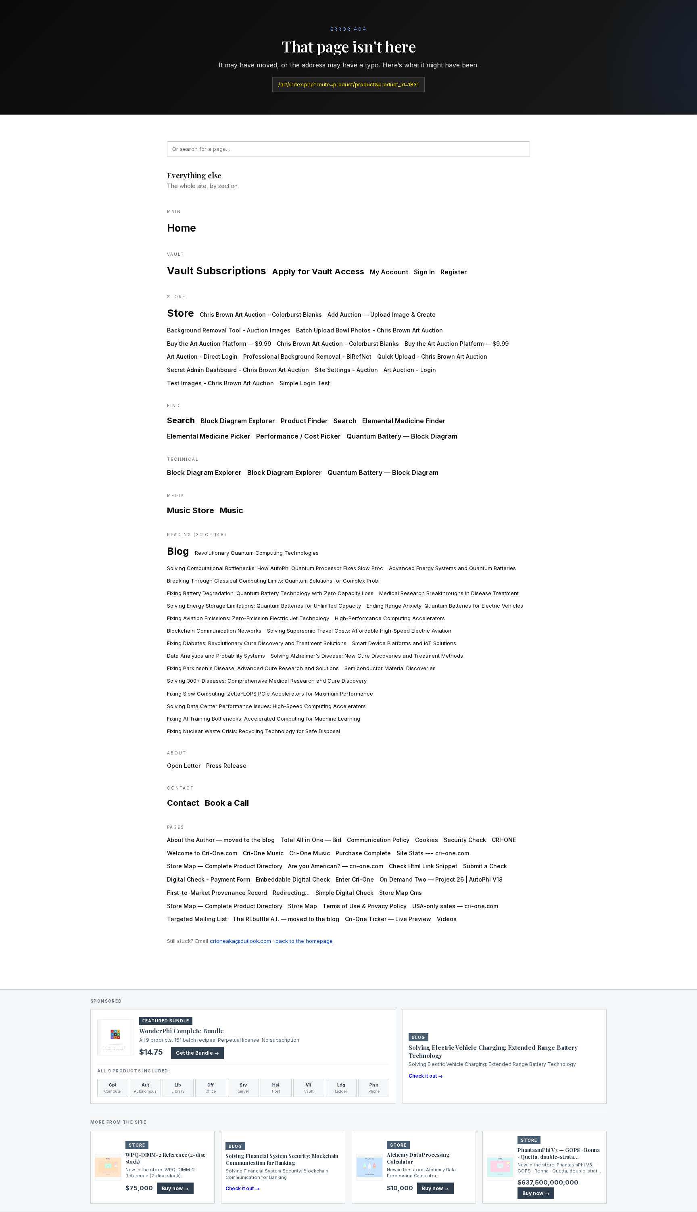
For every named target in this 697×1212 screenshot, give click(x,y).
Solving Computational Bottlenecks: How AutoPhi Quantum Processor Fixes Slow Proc (275, 568)
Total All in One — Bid (310, 839)
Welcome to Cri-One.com (202, 853)
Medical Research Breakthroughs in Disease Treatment (449, 593)
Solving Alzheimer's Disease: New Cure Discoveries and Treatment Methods (367, 655)
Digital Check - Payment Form (208, 879)
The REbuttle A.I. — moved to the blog (286, 918)
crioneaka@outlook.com (240, 941)
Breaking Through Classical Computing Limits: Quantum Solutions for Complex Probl (273, 580)
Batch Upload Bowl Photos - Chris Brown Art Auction (369, 330)
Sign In (424, 272)
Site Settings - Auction (346, 369)
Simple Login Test (305, 383)
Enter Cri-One (355, 879)
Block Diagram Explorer (237, 421)
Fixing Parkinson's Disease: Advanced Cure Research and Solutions (253, 668)
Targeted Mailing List (197, 918)
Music (231, 510)
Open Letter (183, 765)
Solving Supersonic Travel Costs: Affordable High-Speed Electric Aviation (359, 630)
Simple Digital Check (344, 892)
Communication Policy (378, 839)
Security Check (465, 839)
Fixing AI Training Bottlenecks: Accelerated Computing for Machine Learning (263, 718)
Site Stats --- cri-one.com (432, 853)
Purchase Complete (363, 853)
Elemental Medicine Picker (208, 436)
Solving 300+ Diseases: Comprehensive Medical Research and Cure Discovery (267, 680)
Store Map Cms (400, 892)
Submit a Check (485, 866)
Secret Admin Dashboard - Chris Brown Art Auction (238, 369)
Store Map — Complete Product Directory (224, 866)
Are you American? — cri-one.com (335, 866)
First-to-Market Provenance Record (217, 892)
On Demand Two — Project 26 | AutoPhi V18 (441, 879)
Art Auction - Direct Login (202, 356)
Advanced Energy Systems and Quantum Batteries (452, 568)
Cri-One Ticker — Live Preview (388, 918)
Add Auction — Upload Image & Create (382, 314)
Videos (447, 918)
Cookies (426, 839)
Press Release (226, 765)
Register (453, 272)
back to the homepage (304, 941)
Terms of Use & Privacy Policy (365, 906)
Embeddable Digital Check (293, 879)
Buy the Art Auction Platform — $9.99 (219, 343)
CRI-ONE (504, 839)
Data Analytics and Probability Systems (216, 655)
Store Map (302, 906)
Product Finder (304, 421)
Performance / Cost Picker (298, 436)
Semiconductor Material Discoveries (390, 668)
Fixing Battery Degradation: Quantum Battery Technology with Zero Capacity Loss (270, 593)
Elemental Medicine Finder (404, 421)
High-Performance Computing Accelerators (390, 618)
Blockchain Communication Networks (214, 630)
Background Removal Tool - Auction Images (228, 330)
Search (181, 420)
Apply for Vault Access (318, 271)
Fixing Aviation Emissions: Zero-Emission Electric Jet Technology (248, 618)
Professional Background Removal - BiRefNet (307, 356)
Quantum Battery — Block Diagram (401, 436)
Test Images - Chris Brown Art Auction (220, 383)
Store (180, 313)
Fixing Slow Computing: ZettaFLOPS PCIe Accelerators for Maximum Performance (270, 693)
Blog (178, 551)
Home (181, 228)
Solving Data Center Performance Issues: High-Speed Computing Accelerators (266, 706)
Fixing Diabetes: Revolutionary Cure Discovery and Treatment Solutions (256, 643)
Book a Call (227, 803)
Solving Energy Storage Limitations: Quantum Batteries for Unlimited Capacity (264, 605)
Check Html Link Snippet (423, 866)
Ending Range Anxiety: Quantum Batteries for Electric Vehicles (445, 605)
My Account (389, 272)
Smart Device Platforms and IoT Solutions (404, 643)
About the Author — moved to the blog (221, 839)
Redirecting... (291, 892)
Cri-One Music (263, 853)
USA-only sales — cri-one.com (455, 906)
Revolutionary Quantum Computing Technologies (257, 553)
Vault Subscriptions (216, 271)
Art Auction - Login (410, 369)
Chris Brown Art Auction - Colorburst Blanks (261, 314)
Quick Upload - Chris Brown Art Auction (432, 356)
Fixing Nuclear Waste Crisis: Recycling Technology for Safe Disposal (253, 731)
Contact (183, 803)
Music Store (190, 510)
